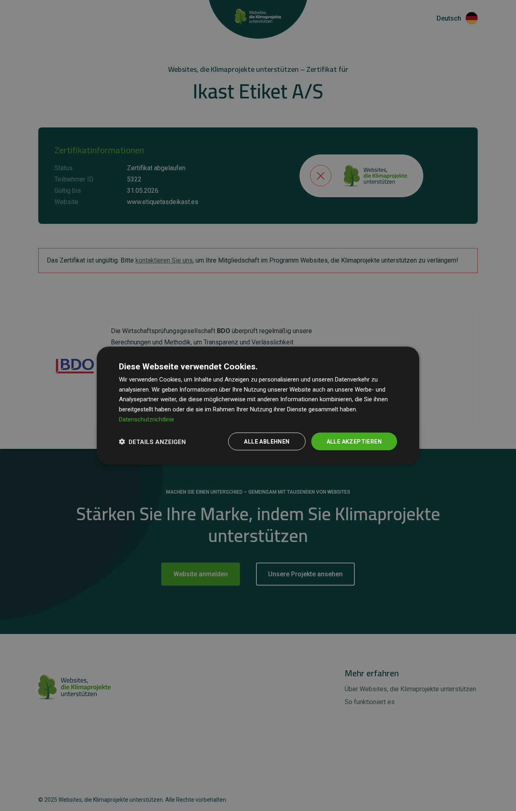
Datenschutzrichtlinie (146, 419)
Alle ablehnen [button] (266, 441)
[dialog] (258, 405)
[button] (152, 441)
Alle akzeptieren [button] (354, 441)
